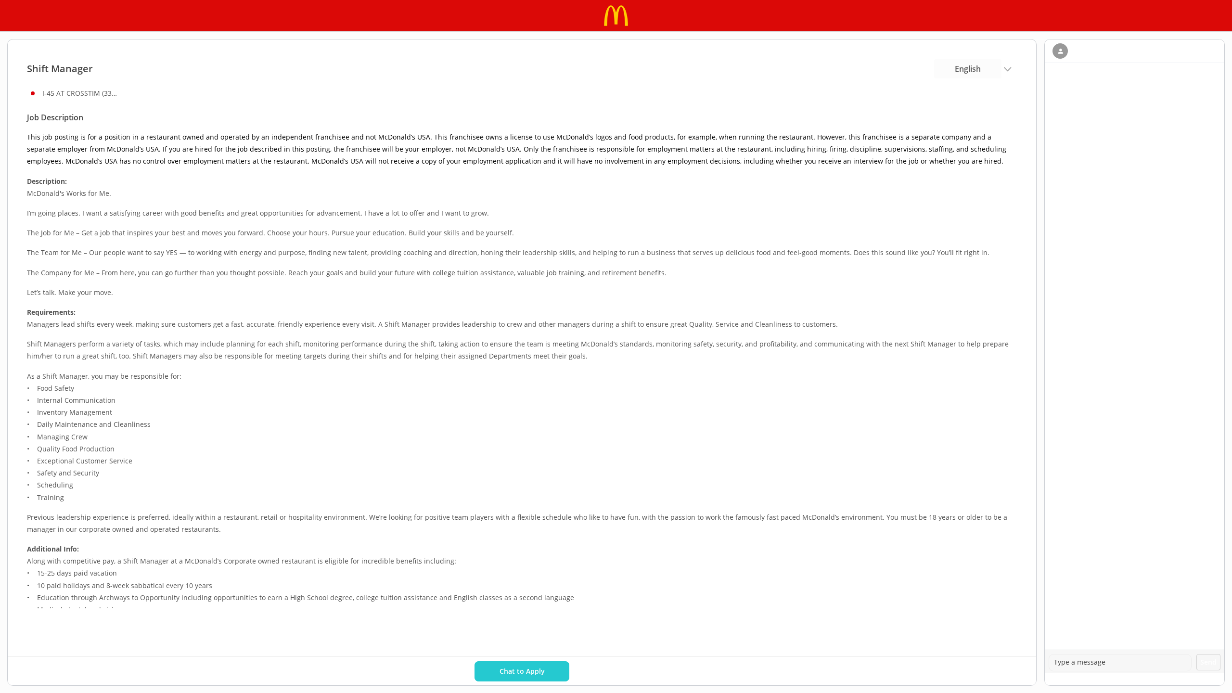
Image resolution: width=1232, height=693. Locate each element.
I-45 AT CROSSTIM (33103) (80, 93)
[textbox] (1120, 662)
